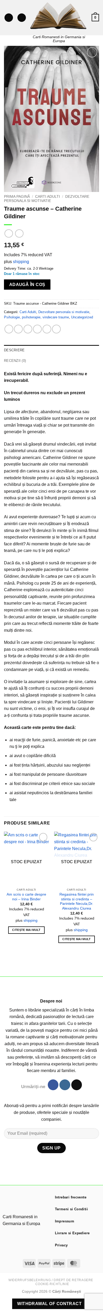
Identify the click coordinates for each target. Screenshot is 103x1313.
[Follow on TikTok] (76, 1084)
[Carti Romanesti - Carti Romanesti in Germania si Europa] (59, 16)
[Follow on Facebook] (53, 1084)
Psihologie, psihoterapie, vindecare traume (36, 317)
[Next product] (8, 233)
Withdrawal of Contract (49, 1303)
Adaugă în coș (27, 284)
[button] (8, 17)
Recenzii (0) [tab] (15, 361)
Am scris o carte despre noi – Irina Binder (26, 896)
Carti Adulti (47, 197)
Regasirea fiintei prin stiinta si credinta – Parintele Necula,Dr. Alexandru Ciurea (76, 901)
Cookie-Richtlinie (52, 1284)
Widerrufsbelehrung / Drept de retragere (50, 1280)
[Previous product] (19, 233)
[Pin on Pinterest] (47, 329)
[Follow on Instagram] (64, 1084)
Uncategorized (82, 317)
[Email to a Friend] (37, 329)
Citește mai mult (26, 929)
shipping (21, 261)
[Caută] (21, 17)
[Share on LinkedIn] (56, 329)
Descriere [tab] (14, 350)
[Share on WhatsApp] (8, 329)
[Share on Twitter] (28, 329)
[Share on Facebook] (18, 329)
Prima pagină (17, 197)
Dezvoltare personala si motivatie (46, 199)
